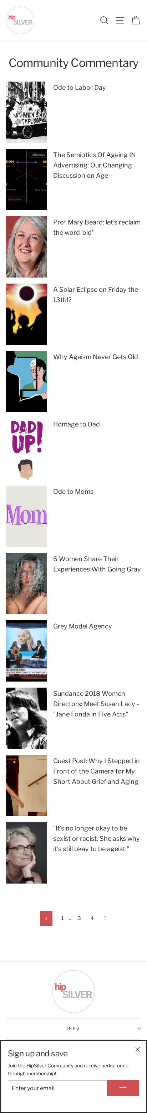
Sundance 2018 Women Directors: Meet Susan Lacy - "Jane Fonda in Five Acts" (96, 704)
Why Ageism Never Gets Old (95, 357)
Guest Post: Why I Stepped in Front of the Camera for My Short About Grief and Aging (96, 771)
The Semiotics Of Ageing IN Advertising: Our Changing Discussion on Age (94, 165)
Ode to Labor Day (79, 87)
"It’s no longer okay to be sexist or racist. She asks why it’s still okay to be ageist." (96, 838)
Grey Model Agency (82, 626)
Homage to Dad (76, 424)
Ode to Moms (73, 491)
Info (73, 1028)
